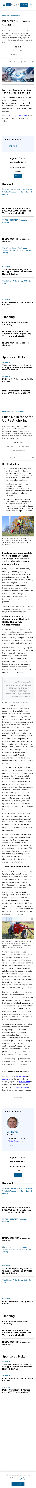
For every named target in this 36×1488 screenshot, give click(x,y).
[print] (33, 62)
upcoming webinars (20, 1087)
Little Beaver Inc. (16, 1141)
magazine (6, 1079)
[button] (3, 5)
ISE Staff (18, 47)
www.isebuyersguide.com (16, 116)
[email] (25, 62)
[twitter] (18, 62)
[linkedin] (15, 62)
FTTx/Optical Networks (11, 16)
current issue (24, 1082)
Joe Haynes (18, 443)
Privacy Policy (21, 1478)
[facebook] (11, 62)
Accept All (18, 1484)
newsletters (21, 1076)
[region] (18, 1480)
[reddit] (21, 62)
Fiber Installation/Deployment (13, 411)
